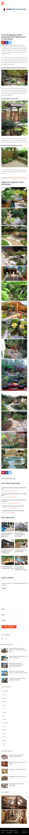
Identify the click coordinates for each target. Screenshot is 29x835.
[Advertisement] (14, 23)
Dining (4, 705)
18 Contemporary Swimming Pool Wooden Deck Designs (21, 568)
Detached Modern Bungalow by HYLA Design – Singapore (18, 657)
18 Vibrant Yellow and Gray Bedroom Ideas (12, 506)
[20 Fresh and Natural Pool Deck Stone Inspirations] (7, 526)
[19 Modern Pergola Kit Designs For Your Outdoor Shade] (7, 543)
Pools (4, 744)
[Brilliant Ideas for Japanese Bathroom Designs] (4, 764)
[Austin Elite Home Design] (14, 9)
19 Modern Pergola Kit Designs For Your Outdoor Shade (7, 551)
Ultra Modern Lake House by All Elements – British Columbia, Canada (18, 672)
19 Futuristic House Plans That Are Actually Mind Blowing (17, 679)
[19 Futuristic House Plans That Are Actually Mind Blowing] (4, 680)
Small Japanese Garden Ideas (16, 178)
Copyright (9, 832)
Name (3, 609)
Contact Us (4, 830)
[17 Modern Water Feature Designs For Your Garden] (21, 526)
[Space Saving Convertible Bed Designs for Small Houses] (4, 756)
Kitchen (4, 719)
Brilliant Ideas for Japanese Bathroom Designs (18, 763)
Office (4, 736)
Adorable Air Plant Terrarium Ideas (17, 769)
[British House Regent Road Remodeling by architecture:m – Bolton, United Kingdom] (4, 665)
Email (3, 614)
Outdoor (5, 740)
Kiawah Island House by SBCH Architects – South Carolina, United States (17, 650)
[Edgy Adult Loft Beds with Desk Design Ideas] (4, 785)
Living (17, 503)
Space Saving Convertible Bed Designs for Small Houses (16, 755)
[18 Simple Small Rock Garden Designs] (21, 543)
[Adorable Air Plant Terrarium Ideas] (4, 771)
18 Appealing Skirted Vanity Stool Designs (12, 510)
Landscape (15, 491)
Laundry (4, 726)
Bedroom (14, 497)
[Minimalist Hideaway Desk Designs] (4, 778)
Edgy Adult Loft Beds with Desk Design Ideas (16, 784)
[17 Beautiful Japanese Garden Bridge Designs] (7, 560)
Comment (4, 588)
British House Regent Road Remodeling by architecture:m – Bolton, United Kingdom (17, 665)
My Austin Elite (24, 832)
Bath (4, 694)
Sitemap (16, 832)
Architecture (7, 644)
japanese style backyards (10, 478)
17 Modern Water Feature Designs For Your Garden (20, 535)
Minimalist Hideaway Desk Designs (17, 776)
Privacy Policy (14, 830)
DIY (3, 708)
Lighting (4, 729)
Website (3, 620)
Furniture (13, 512)
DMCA (3, 832)
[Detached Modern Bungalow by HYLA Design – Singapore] (4, 658)
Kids (4, 715)
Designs (4, 701)
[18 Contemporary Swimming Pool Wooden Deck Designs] (21, 560)
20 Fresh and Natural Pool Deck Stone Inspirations (7, 535)
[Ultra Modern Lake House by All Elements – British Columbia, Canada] (4, 673)
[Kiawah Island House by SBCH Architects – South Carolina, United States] (4, 650)
